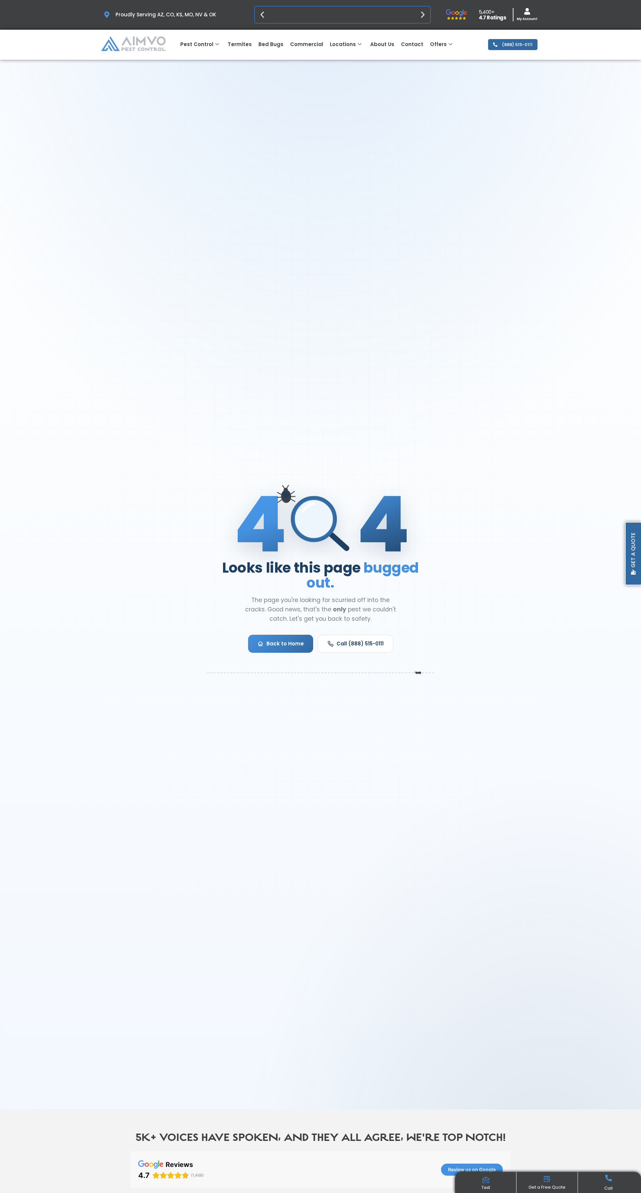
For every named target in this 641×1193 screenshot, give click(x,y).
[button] (262, 15)
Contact (412, 44)
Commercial (306, 44)
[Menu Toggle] (485, 1180)
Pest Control (196, 44)
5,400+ (486, 11)
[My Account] (527, 11)
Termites (240, 44)
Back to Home (285, 643)
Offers (438, 44)
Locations (343, 44)
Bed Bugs (270, 44)
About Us (382, 44)
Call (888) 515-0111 (360, 643)
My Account (527, 18)
